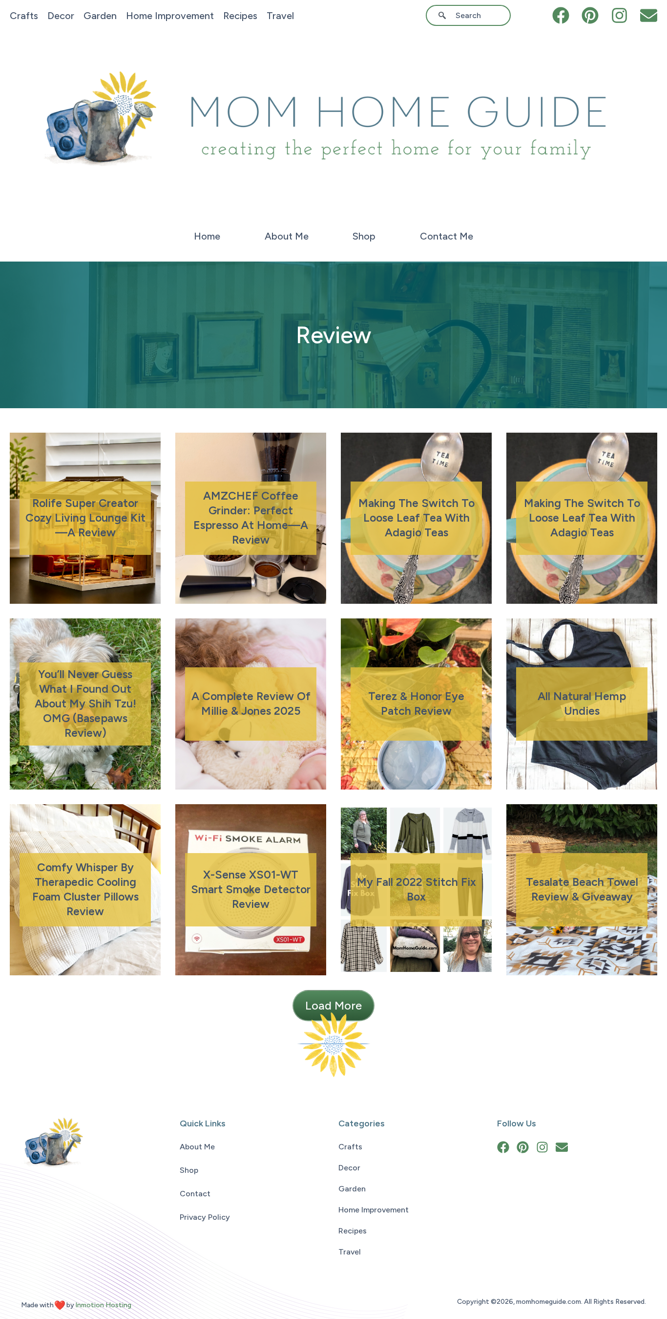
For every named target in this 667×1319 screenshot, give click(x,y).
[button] (333, 1005)
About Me (287, 236)
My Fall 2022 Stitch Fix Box (416, 889)
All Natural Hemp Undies (582, 703)
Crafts (24, 16)
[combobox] (471, 15)
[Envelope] (648, 15)
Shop (364, 236)
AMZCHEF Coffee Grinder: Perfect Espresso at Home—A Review (250, 518)
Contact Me (446, 236)
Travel (280, 16)
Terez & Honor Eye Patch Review (416, 703)
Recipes (240, 16)
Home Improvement (170, 16)
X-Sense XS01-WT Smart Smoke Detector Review (251, 889)
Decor (60, 16)
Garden (100, 16)
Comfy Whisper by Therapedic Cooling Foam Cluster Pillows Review (85, 889)
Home (207, 236)
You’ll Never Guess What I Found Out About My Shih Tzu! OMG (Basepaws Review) (85, 703)
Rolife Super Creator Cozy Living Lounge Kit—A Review (85, 517)
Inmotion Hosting (103, 1305)
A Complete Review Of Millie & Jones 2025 (251, 703)
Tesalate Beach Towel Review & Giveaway (582, 889)
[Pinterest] (590, 15)
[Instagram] (619, 15)
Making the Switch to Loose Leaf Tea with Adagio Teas (416, 517)
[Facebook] (560, 15)
